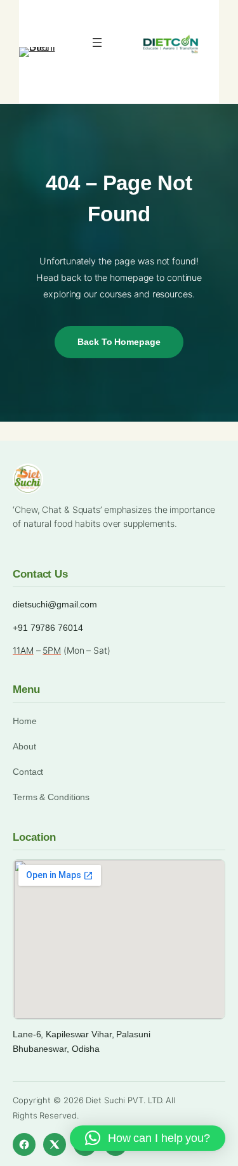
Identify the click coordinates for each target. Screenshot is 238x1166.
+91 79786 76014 (48, 628)
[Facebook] (24, 1144)
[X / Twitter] (54, 1144)
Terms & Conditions (51, 797)
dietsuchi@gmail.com (55, 604)
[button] (147, 1138)
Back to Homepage (118, 342)
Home (25, 721)
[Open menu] (97, 42)
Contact (28, 772)
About (24, 746)
